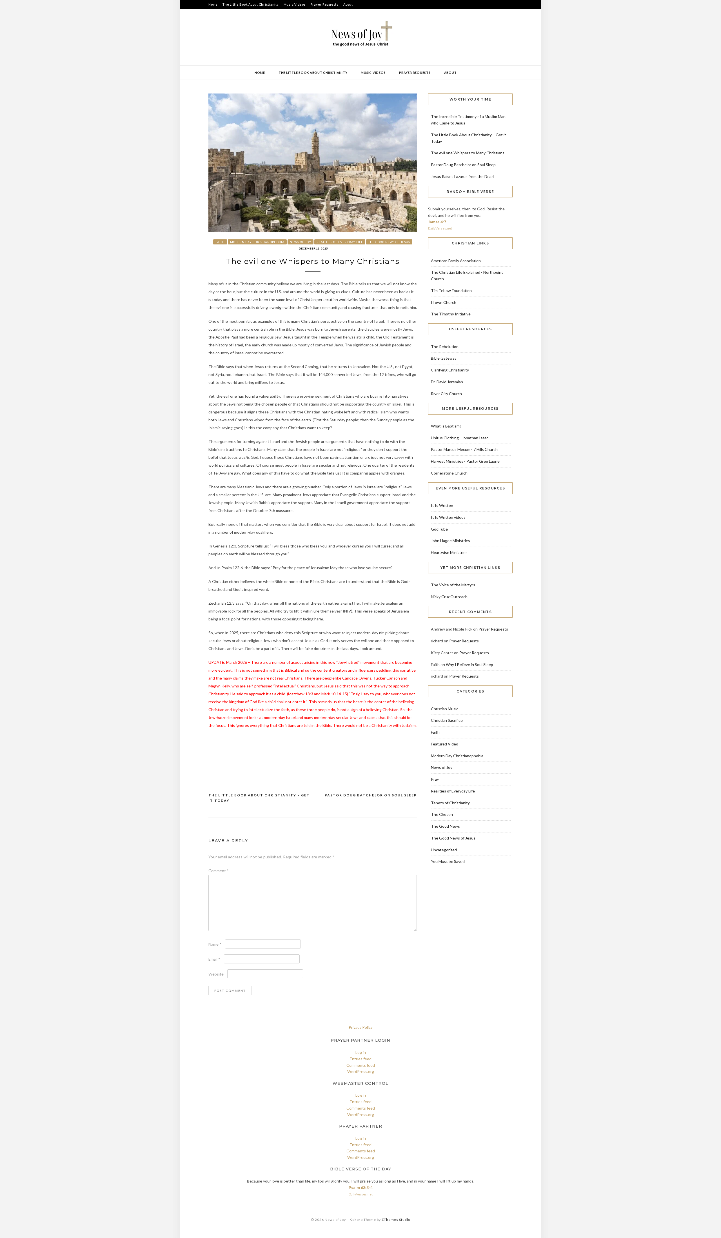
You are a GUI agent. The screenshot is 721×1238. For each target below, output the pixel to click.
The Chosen (442, 814)
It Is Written (442, 505)
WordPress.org (360, 1071)
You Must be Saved (448, 861)
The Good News (445, 826)
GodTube (439, 529)
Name (214, 944)
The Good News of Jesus (389, 242)
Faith (220, 242)
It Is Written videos (448, 517)
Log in (360, 1052)
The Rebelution (445, 346)
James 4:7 (437, 221)
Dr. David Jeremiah (447, 381)
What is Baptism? (446, 426)
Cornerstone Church (449, 473)
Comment (218, 870)
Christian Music (444, 708)
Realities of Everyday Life (340, 242)
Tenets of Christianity (450, 802)
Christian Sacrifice (447, 720)
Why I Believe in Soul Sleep (469, 664)
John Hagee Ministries (450, 540)
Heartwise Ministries (449, 552)
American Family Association (456, 260)
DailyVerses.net (440, 228)
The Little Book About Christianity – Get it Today (259, 798)
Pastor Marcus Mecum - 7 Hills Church (464, 449)
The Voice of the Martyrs (453, 584)
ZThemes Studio (396, 1219)
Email (214, 959)
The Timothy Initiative (451, 313)
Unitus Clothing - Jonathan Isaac (459, 437)
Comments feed (360, 1065)
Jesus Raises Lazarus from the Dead (462, 176)
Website (216, 974)
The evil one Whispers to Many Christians (467, 152)
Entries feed (360, 1058)
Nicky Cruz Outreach (449, 596)
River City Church (446, 393)
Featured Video (444, 744)
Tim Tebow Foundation (451, 290)
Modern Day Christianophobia (257, 242)
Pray (435, 779)
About (348, 4)
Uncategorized (444, 849)
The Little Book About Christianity (250, 4)
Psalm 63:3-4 (361, 1187)
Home (213, 4)
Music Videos (295, 4)
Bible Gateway (444, 358)
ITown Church (443, 302)
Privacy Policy (361, 1027)
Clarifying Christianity (450, 370)
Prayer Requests (325, 4)
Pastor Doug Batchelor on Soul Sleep (371, 795)
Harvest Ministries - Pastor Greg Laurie (465, 461)
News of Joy (300, 242)
